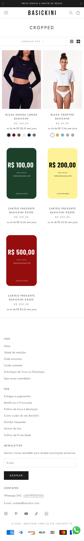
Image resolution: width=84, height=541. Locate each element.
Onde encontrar (13, 359)
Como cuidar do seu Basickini (21, 415)
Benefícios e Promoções (18, 403)
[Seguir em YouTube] (26, 514)
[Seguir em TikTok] (36, 514)
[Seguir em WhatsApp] (46, 514)
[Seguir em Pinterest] (16, 514)
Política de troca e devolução (21, 409)
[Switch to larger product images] (71, 41)
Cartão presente (13, 365)
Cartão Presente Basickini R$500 (21, 297)
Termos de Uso (12, 428)
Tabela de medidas (15, 352)
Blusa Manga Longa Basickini (21, 116)
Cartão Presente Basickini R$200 (62, 210)
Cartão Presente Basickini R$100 (21, 210)
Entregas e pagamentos (17, 396)
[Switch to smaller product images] (78, 41)
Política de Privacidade (17, 435)
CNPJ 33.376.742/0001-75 (55, 523)
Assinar (16, 475)
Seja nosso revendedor (17, 378)
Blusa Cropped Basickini (62, 116)
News (7, 346)
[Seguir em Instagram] (6, 514)
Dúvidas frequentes (15, 422)
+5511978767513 (33, 495)
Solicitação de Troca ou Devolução (24, 372)
